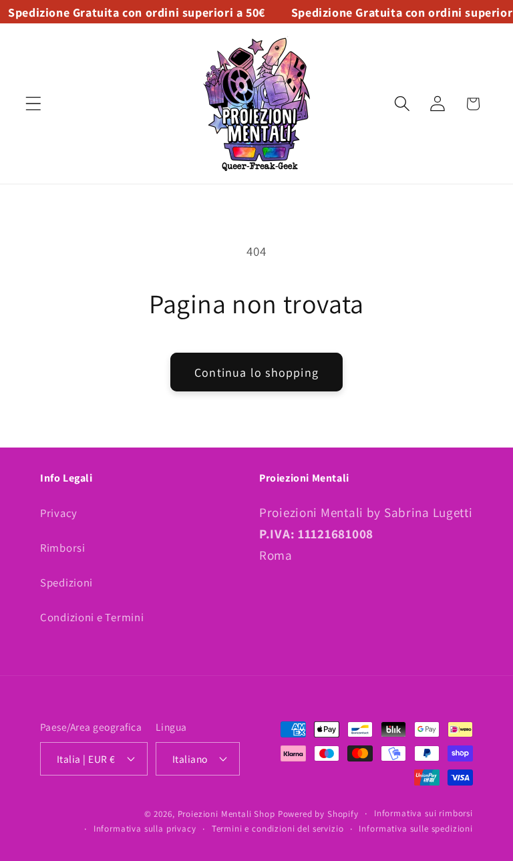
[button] (33, 104)
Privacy (58, 513)
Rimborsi (63, 547)
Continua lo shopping (256, 372)
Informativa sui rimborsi (423, 813)
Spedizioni (66, 582)
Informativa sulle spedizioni (416, 828)
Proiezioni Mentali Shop (226, 814)
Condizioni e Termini (92, 617)
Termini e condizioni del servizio (278, 828)
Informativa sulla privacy (145, 828)
